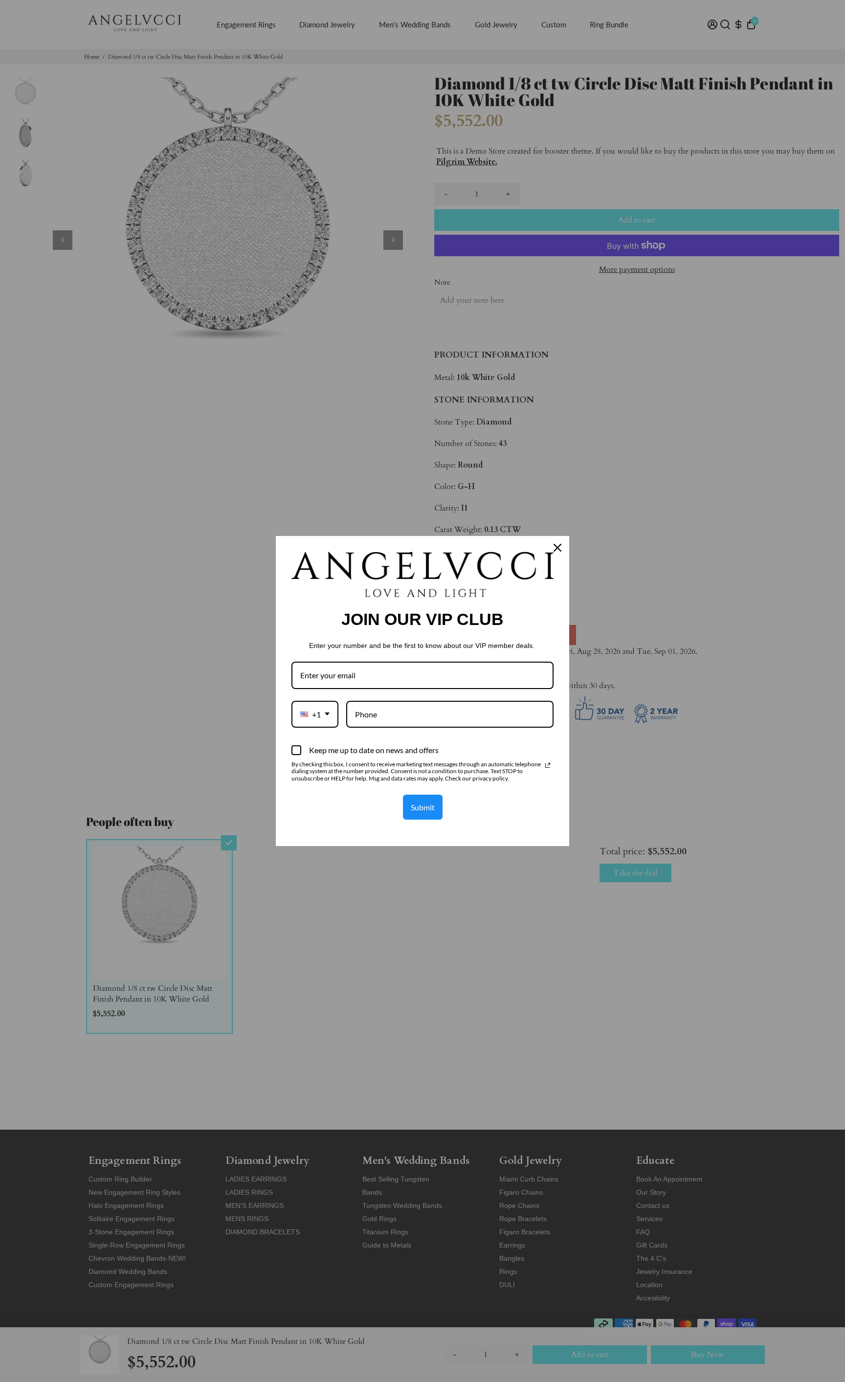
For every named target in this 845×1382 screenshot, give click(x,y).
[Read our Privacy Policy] (548, 765)
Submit (423, 807)
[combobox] (314, 714)
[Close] (557, 547)
